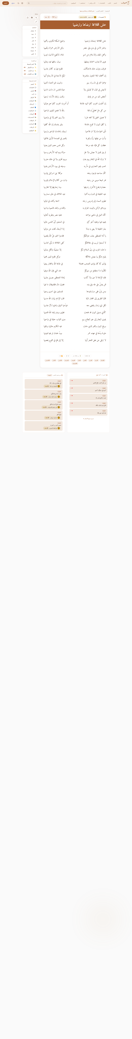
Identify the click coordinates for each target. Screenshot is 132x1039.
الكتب (109, 3)
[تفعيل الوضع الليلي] (18, 3)
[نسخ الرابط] (36, 22)
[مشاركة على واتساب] (27, 17)
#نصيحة (67, 360)
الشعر (115, 3)
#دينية (96, 360)
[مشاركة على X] (36, 17)
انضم (5, 3)
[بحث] (28, 3)
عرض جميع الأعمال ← (88, 418)
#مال (79, 360)
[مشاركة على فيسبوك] (32, 17)
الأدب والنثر (92, 3)
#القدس (48, 360)
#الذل (54, 360)
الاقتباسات (102, 3)
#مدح (90, 360)
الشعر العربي (99, 11)
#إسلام (102, 360)
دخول (13, 3)
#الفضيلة (75, 363)
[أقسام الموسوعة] (22, 3)
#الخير (60, 360)
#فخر (84, 360)
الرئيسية (107, 11)
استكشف (82, 3)
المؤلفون (73, 3)
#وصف (73, 360)
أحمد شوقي (98, 375)
